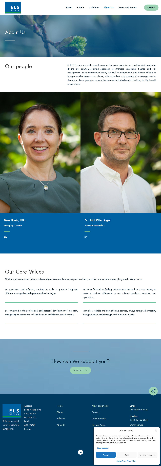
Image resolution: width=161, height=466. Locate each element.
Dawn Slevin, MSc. (15, 220)
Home (69, 7)
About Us (108, 7)
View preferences (147, 455)
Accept (106, 455)
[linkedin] (5, 237)
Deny (127, 455)
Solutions (94, 7)
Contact (151, 7)
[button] (156, 430)
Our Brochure (136, 425)
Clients (80, 7)
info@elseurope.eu (139, 409)
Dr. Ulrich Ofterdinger (97, 220)
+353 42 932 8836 (139, 419)
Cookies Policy (121, 461)
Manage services (102, 448)
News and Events (127, 7)
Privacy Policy (131, 461)
